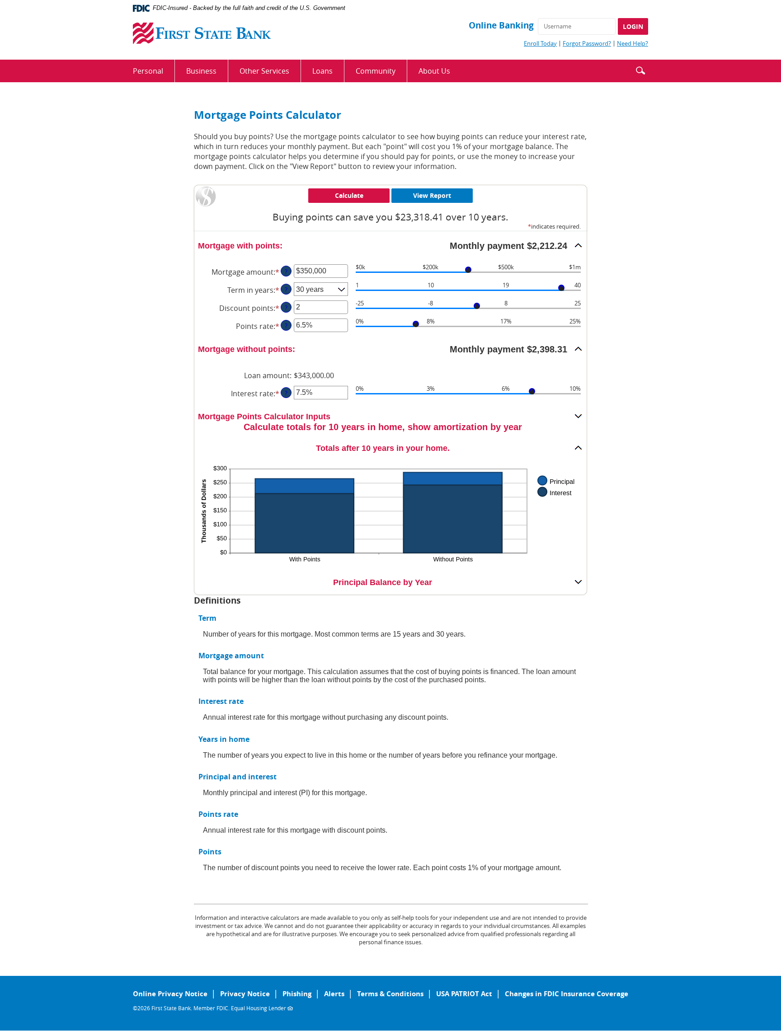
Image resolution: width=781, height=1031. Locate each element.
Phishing (296, 993)
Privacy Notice (245, 993)
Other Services (264, 71)
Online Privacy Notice (170, 993)
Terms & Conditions (390, 993)
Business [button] (201, 71)
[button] (640, 69)
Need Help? (632, 43)
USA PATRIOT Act (464, 993)
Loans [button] (322, 71)
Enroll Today (540, 43)
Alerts (334, 993)
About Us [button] (434, 71)
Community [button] (375, 71)
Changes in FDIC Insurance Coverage (566, 993)
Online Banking (501, 25)
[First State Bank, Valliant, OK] (202, 33)
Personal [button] (148, 71)
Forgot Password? (587, 43)
